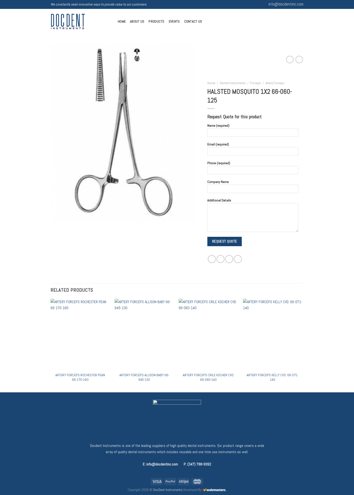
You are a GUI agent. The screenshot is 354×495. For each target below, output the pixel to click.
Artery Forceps (275, 83)
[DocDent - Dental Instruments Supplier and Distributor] (81, 21)
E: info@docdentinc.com (160, 464)
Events (174, 21)
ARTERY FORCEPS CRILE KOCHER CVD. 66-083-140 (208, 377)
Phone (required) (218, 163)
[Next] (302, 345)
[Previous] (50, 345)
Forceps (255, 83)
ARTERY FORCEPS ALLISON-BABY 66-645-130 (144, 377)
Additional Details (219, 200)
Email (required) (218, 144)
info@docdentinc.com (286, 4)
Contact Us (193, 21)
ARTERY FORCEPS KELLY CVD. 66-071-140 (272, 377)
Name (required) (218, 125)
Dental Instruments (233, 83)
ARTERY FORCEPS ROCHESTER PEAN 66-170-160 (80, 377)
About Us (137, 21)
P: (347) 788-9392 (197, 464)
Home (122, 21)
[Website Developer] (214, 490)
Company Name (218, 181)
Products (156, 21)
